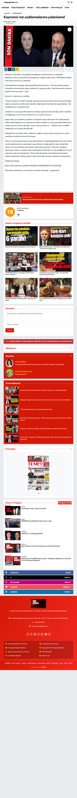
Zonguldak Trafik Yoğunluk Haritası (53, 648)
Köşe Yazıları (16, 663)
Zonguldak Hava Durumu (50, 644)
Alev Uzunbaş (20, 362)
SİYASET (30, 8)
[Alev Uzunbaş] (9, 363)
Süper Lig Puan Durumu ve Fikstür (18, 652)
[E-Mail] (18, 215)
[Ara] (69, 2)
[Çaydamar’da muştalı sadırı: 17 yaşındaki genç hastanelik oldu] (55, 262)
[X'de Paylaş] (9, 69)
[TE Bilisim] (10, 212)
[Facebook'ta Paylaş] (6, 69)
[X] (31, 634)
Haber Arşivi (46, 655)
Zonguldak (17, 13)
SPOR (67, 8)
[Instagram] (38, 634)
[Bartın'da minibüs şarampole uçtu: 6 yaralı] (21, 236)
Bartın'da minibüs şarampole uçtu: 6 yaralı (20, 247)
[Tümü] (71, 348)
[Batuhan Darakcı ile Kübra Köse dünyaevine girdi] (21, 288)
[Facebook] (27, 634)
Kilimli (70, 663)
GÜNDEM (5, 8)
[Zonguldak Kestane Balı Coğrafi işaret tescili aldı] (55, 288)
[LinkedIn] (42, 634)
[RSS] (49, 634)
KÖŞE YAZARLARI (18, 8)
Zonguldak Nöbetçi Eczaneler (17, 644)
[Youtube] (45, 634)
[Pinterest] (35, 634)
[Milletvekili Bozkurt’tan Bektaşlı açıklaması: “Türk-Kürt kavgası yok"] (55, 236)
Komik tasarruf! (20, 374)
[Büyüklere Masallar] (9, 373)
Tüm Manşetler (47, 652)
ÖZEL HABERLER (42, 8)
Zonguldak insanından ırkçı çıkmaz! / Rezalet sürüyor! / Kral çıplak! (39, 364)
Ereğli (61, 663)
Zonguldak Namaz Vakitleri (17, 648)
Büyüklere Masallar (23, 371)
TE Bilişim (43, 667)
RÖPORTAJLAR (56, 8)
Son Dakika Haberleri (14, 655)
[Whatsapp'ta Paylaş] (13, 69)
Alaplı (66, 663)
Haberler (7, 13)
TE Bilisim (20, 210)
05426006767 (40, 622)
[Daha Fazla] (17, 69)
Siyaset (23, 663)
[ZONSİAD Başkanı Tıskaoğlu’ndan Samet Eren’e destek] (21, 262)
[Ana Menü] (71, 2)
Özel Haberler (32, 663)
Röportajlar (41, 663)
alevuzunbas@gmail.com (40, 626)
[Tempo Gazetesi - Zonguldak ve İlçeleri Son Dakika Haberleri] (11, 2)
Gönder (10, 330)
